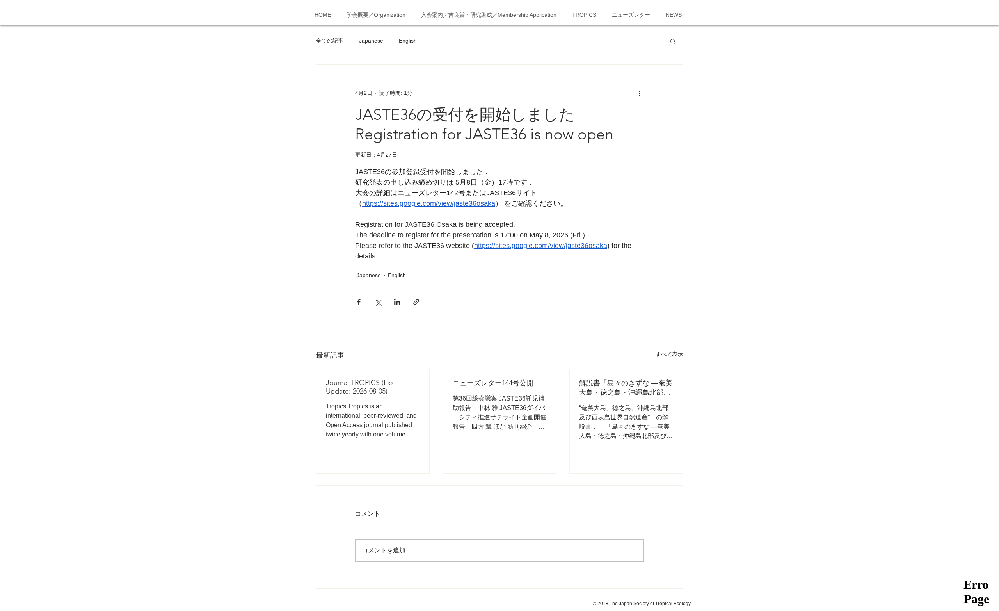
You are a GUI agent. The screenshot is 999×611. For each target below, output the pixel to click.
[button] (673, 41)
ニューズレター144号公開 (493, 383)
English (408, 40)
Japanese (371, 40)
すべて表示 (669, 354)
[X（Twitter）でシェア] (378, 302)
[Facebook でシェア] (359, 302)
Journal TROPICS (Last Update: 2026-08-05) (361, 386)
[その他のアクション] (639, 93)
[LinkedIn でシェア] (397, 302)
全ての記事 (329, 40)
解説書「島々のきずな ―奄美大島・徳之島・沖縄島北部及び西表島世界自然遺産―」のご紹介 (625, 388)
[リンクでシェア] (416, 302)
